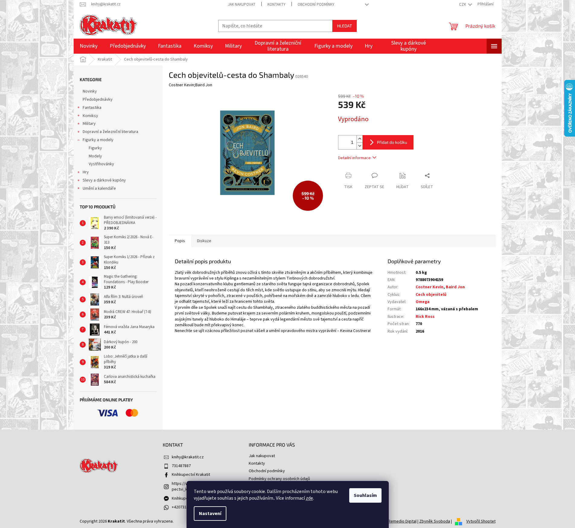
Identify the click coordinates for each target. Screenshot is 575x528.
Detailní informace (354, 158)
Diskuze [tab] (204, 241)
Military (89, 124)
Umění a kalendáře (99, 188)
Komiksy (90, 116)
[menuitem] (89, 46)
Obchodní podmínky (316, 4)
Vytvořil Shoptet (481, 521)
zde (309, 498)
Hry (86, 172)
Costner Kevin (429, 287)
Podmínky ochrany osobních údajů (279, 479)
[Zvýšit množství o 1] (359, 138)
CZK (463, 4)
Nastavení (210, 513)
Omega (423, 302)
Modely (95, 156)
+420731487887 (185, 507)
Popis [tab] (180, 241)
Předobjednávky (98, 99)
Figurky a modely (98, 140)
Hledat (344, 25)
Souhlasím (365, 495)
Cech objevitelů (431, 295)
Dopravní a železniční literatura (110, 132)
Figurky (95, 148)
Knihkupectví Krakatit (191, 475)
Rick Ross (425, 317)
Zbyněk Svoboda (434, 521)
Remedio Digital (402, 521)
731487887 (181, 466)
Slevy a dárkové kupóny (104, 180)
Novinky (90, 91)
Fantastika (92, 108)
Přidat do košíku (392, 142)
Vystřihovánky (101, 164)
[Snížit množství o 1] (359, 145)
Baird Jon (455, 287)
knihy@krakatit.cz (188, 457)
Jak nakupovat (241, 4)
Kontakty (276, 4)
